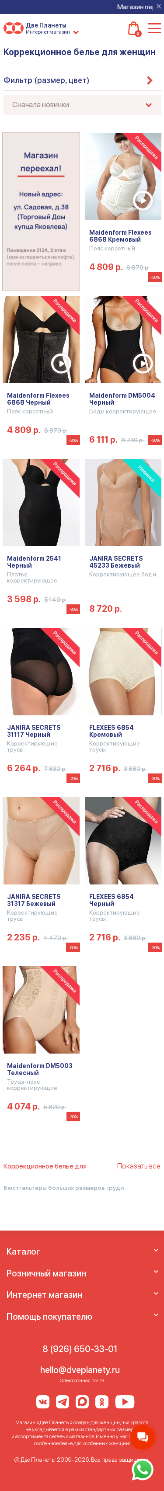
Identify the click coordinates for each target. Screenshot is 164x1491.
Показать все (139, 1166)
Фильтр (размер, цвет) (46, 80)
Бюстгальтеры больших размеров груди (63, 1187)
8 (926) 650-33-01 (79, 1349)
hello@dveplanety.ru (80, 1370)
